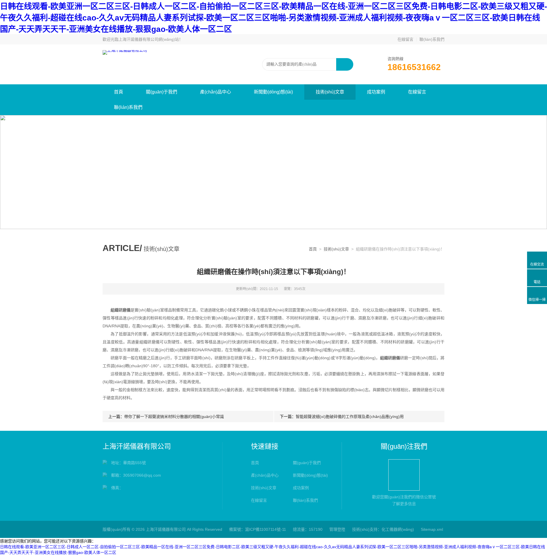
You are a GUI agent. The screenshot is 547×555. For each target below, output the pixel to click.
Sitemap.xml (432, 529)
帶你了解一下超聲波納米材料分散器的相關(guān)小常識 (174, 416)
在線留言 (405, 39)
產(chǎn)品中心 (215, 91)
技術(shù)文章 (330, 91)
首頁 (118, 91)
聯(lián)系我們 (431, 39)
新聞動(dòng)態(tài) (273, 91)
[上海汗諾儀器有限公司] (125, 52)
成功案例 (376, 91)
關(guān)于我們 (161, 91)
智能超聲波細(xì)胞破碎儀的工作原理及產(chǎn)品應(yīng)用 (350, 416)
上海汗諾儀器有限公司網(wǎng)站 (149, 39)
